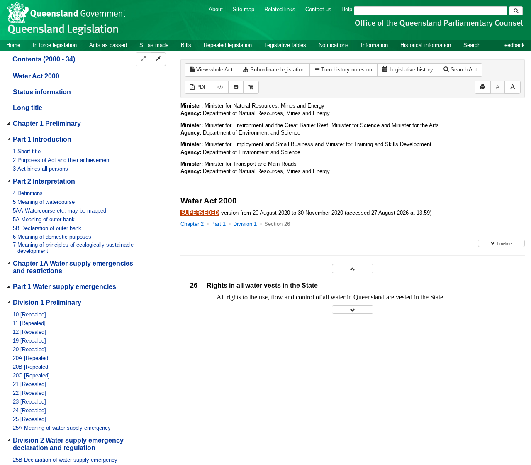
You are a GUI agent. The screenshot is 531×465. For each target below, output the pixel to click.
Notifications (333, 45)
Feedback (513, 45)
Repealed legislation (228, 45)
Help (346, 9)
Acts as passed (108, 45)
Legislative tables (285, 45)
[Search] (516, 10)
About (216, 9)
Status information (42, 91)
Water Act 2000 (36, 76)
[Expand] (143, 59)
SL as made (153, 45)
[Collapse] (158, 59)
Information (374, 45)
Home (13, 45)
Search (471, 45)
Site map (243, 9)
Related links (279, 9)
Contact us (318, 9)
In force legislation (55, 45)
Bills (186, 45)
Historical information (425, 45)
